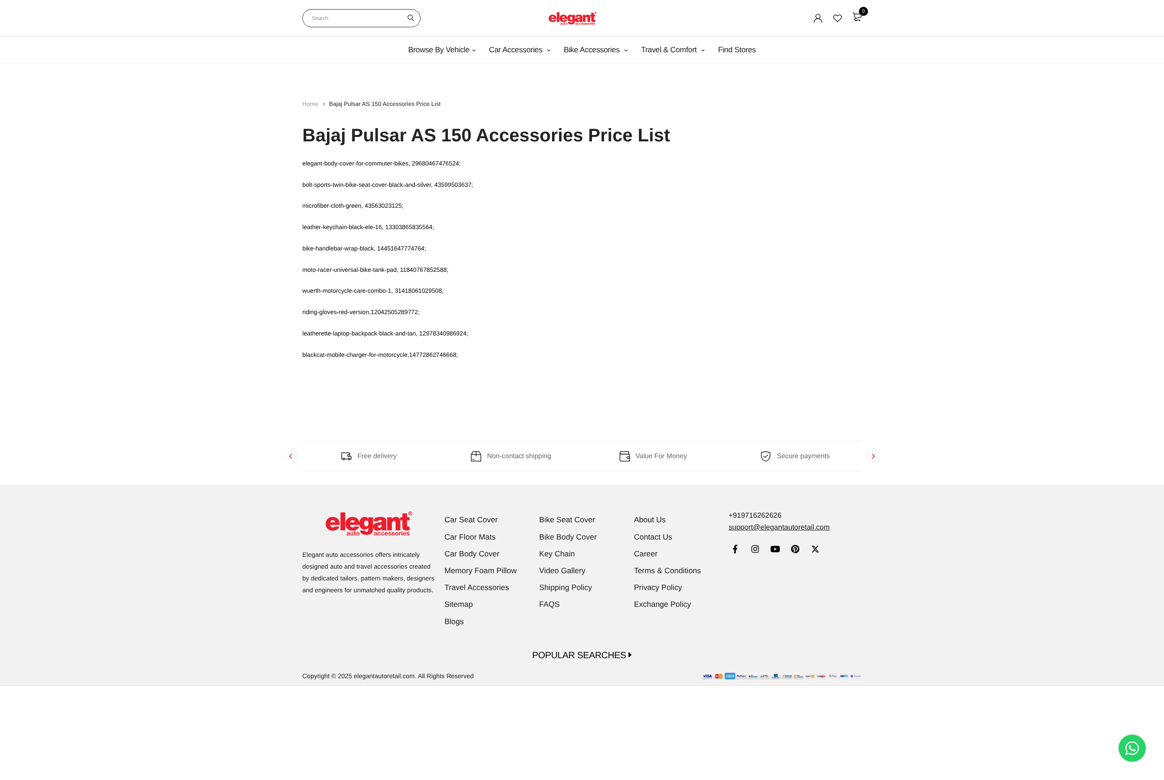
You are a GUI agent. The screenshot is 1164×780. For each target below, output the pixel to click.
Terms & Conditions (667, 570)
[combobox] (361, 18)
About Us (650, 519)
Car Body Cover (472, 554)
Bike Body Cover (568, 537)
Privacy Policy (658, 587)
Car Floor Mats (470, 537)
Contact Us (653, 537)
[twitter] (815, 550)
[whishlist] (837, 18)
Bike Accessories (593, 49)
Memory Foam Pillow (481, 570)
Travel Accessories (477, 587)
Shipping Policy (565, 587)
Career (645, 554)
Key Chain (557, 554)
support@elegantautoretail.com (779, 527)
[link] (735, 550)
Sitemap (459, 604)
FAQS (549, 604)
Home (311, 103)
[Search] (411, 18)
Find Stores (737, 49)
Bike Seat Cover (567, 519)
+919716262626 (754, 516)
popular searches (580, 655)
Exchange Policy (662, 604)
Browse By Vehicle (439, 49)
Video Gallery (562, 570)
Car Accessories (516, 49)
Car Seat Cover (471, 519)
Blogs (454, 621)
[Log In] (818, 18)
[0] (857, 16)
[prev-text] (291, 456)
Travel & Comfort (670, 49)
